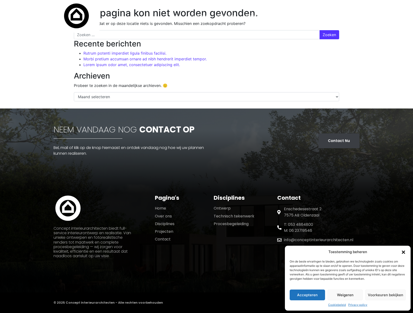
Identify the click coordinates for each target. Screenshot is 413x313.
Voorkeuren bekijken (385, 295)
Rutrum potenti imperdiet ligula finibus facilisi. (124, 53)
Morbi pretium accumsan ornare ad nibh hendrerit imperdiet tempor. (145, 59)
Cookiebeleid (337, 305)
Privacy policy (357, 305)
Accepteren (307, 295)
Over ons (199, 16)
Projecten (254, 16)
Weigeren (345, 295)
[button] (403, 252)
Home (175, 16)
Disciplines (226, 16)
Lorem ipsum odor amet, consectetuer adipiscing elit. (131, 64)
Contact (281, 16)
